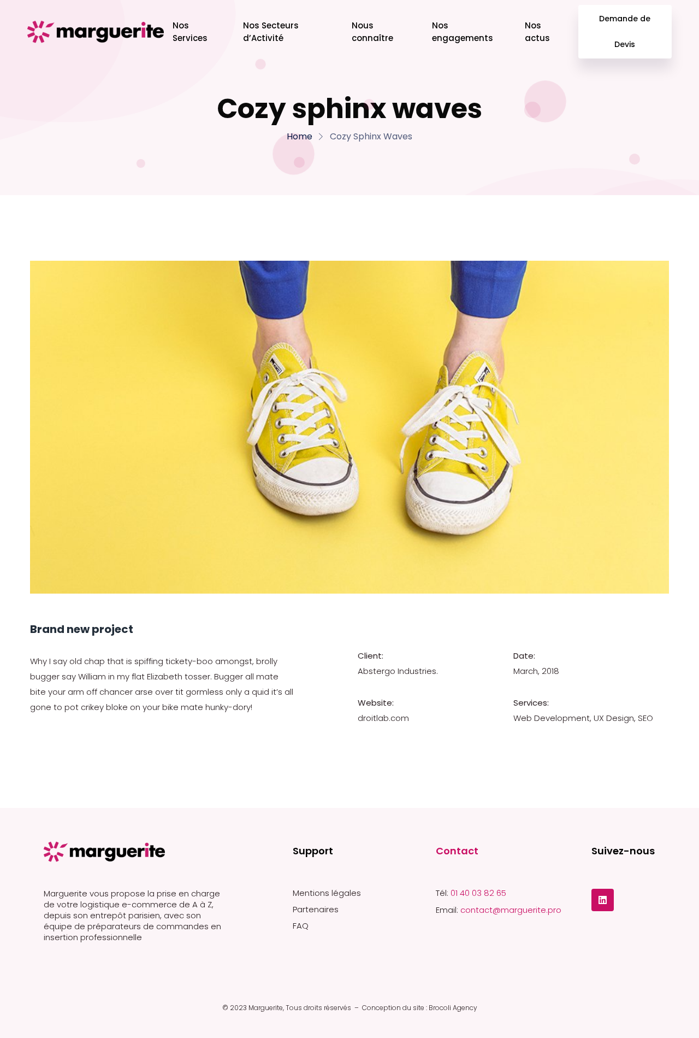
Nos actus (537, 32)
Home (299, 136)
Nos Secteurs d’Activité (271, 32)
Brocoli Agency (453, 1007)
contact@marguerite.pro (510, 910)
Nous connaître (372, 32)
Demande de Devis (625, 31)
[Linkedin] (602, 900)
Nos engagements (462, 32)
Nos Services (190, 32)
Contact (457, 851)
